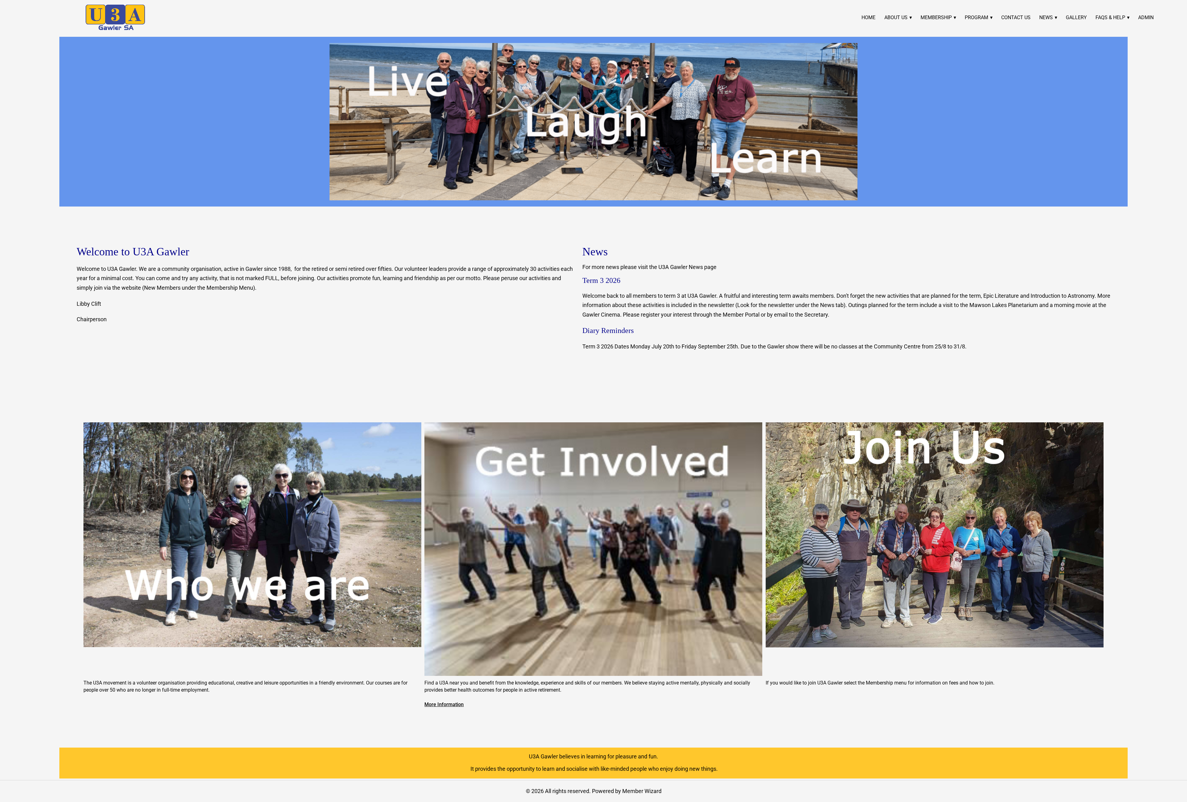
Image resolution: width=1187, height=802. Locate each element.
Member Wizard (642, 791)
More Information (444, 704)
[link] (115, 17)
